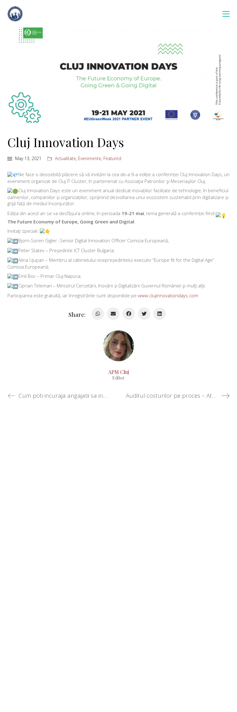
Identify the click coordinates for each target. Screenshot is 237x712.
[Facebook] (129, 313)
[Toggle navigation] (226, 14)
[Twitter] (144, 313)
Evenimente (89, 158)
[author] (118, 345)
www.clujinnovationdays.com (168, 295)
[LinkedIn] (159, 313)
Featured (112, 158)
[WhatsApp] (98, 313)
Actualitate (65, 158)
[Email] (113, 313)
